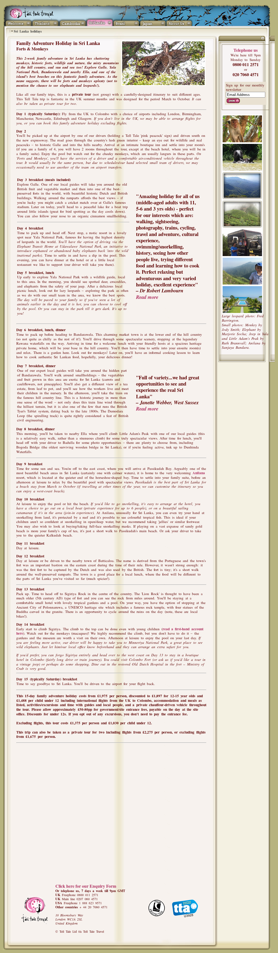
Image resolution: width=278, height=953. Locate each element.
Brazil (126, 21)
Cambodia (72, 21)
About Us (180, 21)
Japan (153, 21)
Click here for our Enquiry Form (85, 886)
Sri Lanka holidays (28, 31)
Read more (147, 297)
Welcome (18, 21)
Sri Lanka (99, 21)
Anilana (198, 473)
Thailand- (45, 21)
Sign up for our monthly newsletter (245, 87)
